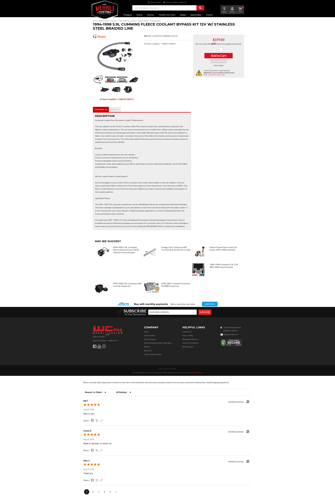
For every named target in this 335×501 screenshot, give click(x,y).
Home (95, 21)
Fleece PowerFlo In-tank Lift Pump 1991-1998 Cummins (223, 248)
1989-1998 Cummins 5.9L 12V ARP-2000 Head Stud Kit (224, 265)
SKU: (146, 36)
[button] (168, 7)
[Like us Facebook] (94, 346)
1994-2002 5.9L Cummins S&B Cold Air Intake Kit (127, 284)
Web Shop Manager (196, 372)
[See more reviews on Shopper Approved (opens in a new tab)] (101, 421)
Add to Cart (218, 55)
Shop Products (104, 21)
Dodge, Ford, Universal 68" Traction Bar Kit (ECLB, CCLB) (175, 248)
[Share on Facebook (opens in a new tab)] (92, 421)
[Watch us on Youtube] (99, 346)
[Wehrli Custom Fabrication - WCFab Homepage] (105, 10)
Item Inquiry (219, 65)
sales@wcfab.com (230, 334)
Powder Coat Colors (167, 15)
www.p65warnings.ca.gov (216, 75)
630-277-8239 (99, 337)
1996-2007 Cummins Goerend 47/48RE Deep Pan (175, 284)
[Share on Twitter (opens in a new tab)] (96, 420)
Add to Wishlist (218, 61)
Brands (139, 15)
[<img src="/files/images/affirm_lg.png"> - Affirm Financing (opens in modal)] (167, 304)
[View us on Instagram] (104, 346)
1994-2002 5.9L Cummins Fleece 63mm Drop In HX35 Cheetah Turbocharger (126, 250)
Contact (209, 15)
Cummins (113, 21)
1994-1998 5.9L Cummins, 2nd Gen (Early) (134, 21)
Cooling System (155, 21)
